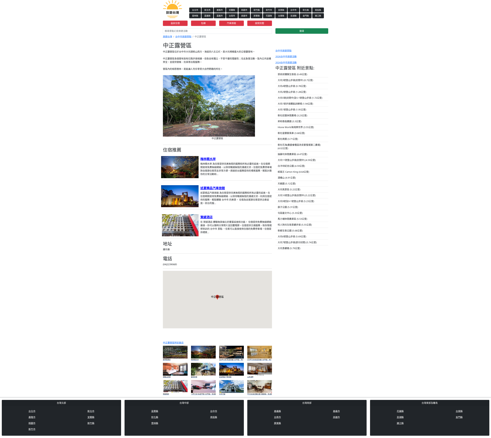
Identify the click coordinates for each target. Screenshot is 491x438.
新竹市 (269, 10)
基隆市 (220, 10)
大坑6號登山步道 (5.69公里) (292, 236)
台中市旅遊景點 (183, 36)
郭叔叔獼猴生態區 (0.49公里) (292, 74)
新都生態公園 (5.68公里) (290, 230)
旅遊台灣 (167, 36)
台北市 (195, 10)
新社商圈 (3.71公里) (288, 138)
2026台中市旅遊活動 (286, 56)
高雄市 (244, 15)
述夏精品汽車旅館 (212, 188)
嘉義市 (220, 15)
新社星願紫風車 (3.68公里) (291, 133)
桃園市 (244, 10)
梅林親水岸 (208, 159)
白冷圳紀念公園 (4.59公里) (291, 165)
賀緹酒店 (206, 217)
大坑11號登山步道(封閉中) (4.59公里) (297, 160)
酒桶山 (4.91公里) (287, 177)
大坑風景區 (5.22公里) (289, 189)
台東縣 (281, 15)
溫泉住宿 (175, 23)
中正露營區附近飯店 (173, 342)
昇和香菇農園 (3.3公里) (289, 121)
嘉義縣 (207, 15)
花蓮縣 (269, 15)
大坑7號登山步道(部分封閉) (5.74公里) (297, 242)
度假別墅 (259, 23)
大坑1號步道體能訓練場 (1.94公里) (295, 103)
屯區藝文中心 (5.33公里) (290, 212)
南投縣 (318, 10)
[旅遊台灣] (172, 8)
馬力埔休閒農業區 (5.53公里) (292, 218)
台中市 (293, 10)
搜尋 (301, 30)
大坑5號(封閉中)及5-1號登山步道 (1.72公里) (300, 97)
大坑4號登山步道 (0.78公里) (292, 86)
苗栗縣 (281, 10)
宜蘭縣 (232, 10)
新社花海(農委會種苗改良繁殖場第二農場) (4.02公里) (299, 146)
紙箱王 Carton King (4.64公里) (293, 171)
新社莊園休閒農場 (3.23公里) (292, 115)
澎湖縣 (293, 15)
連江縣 (318, 15)
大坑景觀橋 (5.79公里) (289, 248)
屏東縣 (257, 15)
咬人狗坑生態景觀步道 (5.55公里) (295, 224)
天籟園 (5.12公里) (287, 183)
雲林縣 (195, 15)
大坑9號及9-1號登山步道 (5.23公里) (296, 201)
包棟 (203, 23)
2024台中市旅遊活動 (286, 62)
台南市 (232, 15)
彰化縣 (306, 10)
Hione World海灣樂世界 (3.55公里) (296, 127)
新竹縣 (257, 10)
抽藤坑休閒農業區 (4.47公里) (292, 154)
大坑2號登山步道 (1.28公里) (292, 91)
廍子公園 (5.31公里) (288, 207)
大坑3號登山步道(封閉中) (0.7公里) (295, 80)
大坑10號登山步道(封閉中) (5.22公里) (297, 195)
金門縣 (306, 15)
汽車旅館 (231, 23)
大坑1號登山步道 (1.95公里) (292, 109)
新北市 (207, 10)
